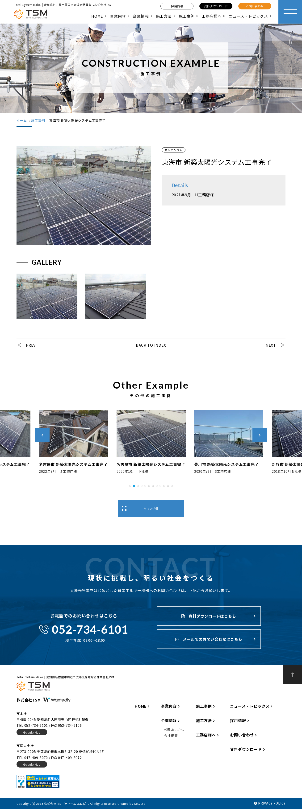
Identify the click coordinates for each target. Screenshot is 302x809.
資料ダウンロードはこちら (211, 616)
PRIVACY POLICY (271, 803)
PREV (31, 345)
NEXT (271, 345)
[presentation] (42, 435)
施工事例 (187, 16)
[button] (130, 485)
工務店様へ (212, 16)
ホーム (22, 120)
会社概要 (171, 735)
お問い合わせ (242, 735)
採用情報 (238, 720)
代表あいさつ (174, 729)
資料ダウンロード (246, 749)
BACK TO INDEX (151, 345)
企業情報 (141, 16)
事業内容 (118, 16)
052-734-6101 (90, 629)
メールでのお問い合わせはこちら (212, 639)
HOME (97, 16)
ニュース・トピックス (248, 16)
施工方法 (164, 16)
